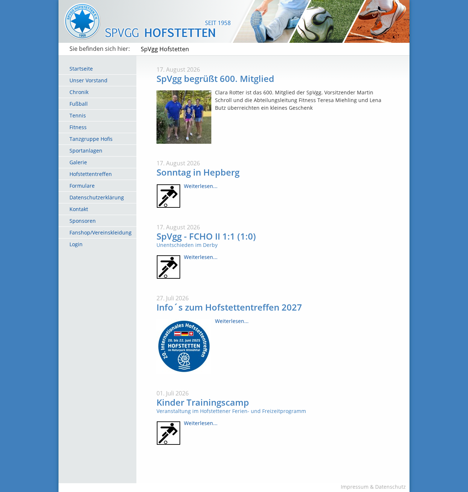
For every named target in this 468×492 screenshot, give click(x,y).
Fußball (78, 103)
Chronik (78, 92)
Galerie (78, 162)
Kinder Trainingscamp (202, 402)
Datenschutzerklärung (96, 197)
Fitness (78, 127)
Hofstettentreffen (90, 173)
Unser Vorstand (88, 80)
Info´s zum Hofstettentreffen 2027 (229, 307)
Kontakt (78, 209)
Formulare (82, 185)
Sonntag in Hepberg (197, 172)
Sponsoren (82, 220)
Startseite (81, 68)
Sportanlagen (85, 150)
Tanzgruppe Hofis (91, 138)
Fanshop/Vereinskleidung (100, 232)
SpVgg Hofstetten (165, 49)
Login (76, 244)
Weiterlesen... (201, 186)
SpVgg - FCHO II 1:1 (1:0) (206, 236)
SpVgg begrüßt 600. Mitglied (215, 78)
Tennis (77, 115)
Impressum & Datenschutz (373, 486)
